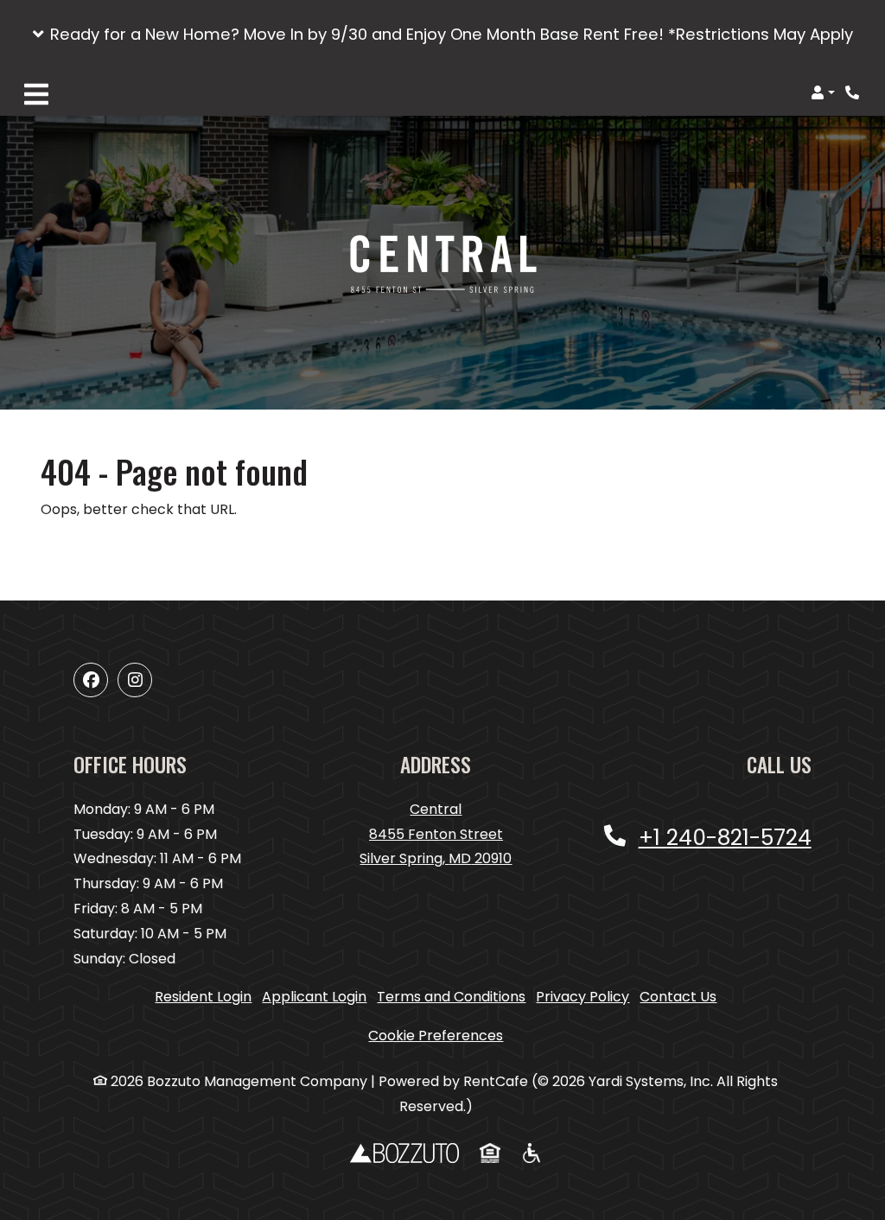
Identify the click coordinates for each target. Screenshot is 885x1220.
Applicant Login (314, 996)
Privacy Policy (582, 996)
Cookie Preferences (435, 1035)
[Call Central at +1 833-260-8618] (854, 92)
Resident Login (203, 996)
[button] (442, 34)
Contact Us (678, 997)
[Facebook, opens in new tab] (90, 680)
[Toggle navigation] (36, 92)
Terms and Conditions (451, 997)
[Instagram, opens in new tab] (135, 680)
